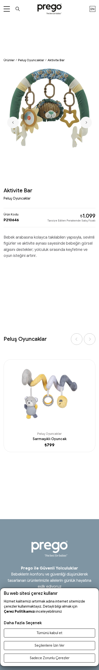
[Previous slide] (13, 122)
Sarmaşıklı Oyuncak (50, 439)
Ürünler (9, 60)
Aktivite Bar (56, 60)
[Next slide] (86, 122)
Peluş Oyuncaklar (31, 60)
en (92, 9)
